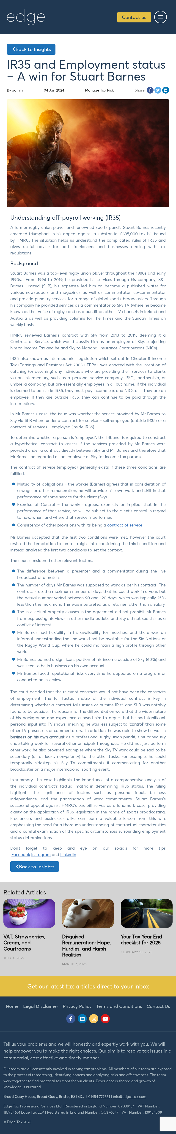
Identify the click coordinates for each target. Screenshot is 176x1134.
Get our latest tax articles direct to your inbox (88, 986)
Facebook (20, 854)
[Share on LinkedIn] (165, 90)
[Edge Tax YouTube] (105, 1018)
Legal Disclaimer (40, 1006)
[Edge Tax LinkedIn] (82, 1018)
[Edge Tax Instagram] (93, 1018)
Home (12, 1006)
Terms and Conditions (119, 1006)
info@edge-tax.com (129, 1096)
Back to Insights (33, 49)
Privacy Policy (77, 1006)
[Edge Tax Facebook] (70, 1018)
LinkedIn (68, 854)
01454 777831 (99, 1096)
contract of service (124, 525)
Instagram (41, 854)
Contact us (134, 17)
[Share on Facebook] (150, 90)
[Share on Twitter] (157, 90)
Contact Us (158, 1006)
